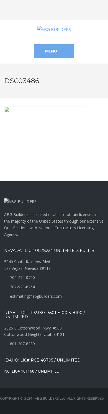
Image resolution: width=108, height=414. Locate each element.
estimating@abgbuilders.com (36, 296)
